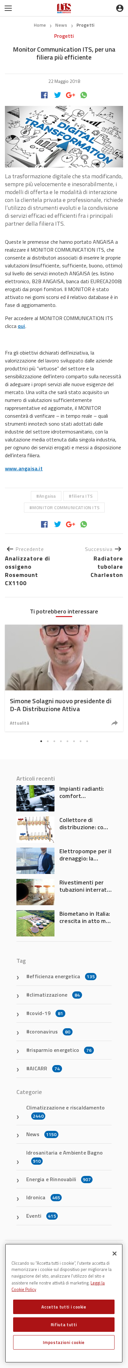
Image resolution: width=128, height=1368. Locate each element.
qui (21, 326)
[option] (64, 678)
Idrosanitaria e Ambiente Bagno (64, 1156)
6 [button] (74, 741)
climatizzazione (55, 995)
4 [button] (60, 741)
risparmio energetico (61, 1050)
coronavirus (50, 1031)
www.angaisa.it (24, 468)
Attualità (19, 722)
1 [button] (41, 741)
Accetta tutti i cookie (63, 1307)
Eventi (41, 1216)
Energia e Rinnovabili (58, 1179)
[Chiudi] (114, 1253)
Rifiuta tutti (64, 1324)
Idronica (43, 1197)
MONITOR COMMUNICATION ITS (65, 507)
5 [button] (67, 741)
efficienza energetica (62, 976)
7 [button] (80, 741)
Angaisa (47, 495)
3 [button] (54, 741)
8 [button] (87, 741)
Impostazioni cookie (63, 1342)
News (61, 24)
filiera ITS (82, 495)
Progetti (85, 24)
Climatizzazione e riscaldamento (65, 1111)
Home (40, 24)
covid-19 (46, 1013)
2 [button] (47, 741)
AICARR (45, 1068)
